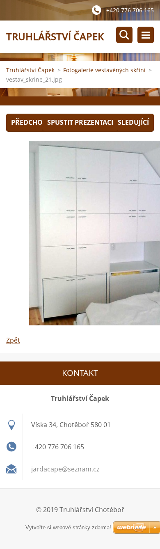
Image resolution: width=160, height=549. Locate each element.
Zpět (13, 340)
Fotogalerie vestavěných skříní (104, 70)
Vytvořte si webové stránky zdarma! (68, 527)
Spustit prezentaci (80, 122)
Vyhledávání (124, 35)
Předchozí (29, 122)
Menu (145, 35)
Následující (128, 122)
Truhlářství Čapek (30, 70)
